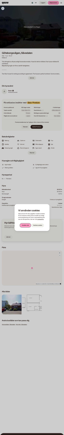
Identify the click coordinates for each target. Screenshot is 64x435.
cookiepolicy (40, 219)
